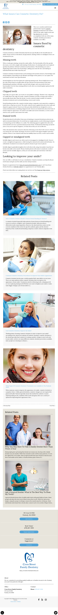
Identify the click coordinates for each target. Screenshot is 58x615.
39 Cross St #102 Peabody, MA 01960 (32, 4)
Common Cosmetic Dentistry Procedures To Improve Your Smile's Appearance (29, 275)
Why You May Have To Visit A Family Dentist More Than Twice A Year (29, 448)
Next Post (52, 405)
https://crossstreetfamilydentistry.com (30, 165)
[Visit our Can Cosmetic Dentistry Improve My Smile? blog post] (29, 310)
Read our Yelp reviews (43, 170)
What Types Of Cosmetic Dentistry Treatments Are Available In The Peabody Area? (28, 386)
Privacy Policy (13, 601)
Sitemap (19, 601)
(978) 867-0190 (18, 167)
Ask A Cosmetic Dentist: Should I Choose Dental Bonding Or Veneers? (26, 218)
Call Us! (52, 4)
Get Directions (29, 519)
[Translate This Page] (55, 612)
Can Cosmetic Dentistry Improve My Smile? (19, 331)
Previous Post (7, 405)
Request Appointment (29, 532)
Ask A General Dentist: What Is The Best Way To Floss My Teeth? (27, 493)
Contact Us (29, 545)
